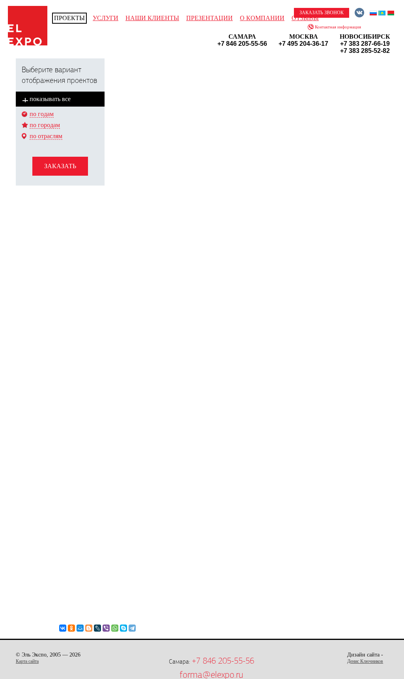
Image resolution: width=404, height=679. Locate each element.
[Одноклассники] (71, 628)
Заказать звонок (321, 12)
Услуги (105, 18)
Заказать (60, 166)
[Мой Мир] (80, 628)
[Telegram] (132, 628)
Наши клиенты (152, 18)
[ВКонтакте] (62, 628)
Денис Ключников (365, 661)
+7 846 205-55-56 (223, 661)
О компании (262, 18)
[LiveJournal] (97, 628)
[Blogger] (88, 628)
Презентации (209, 18)
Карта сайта (27, 661)
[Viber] (106, 628)
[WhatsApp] (114, 628)
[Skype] (123, 628)
